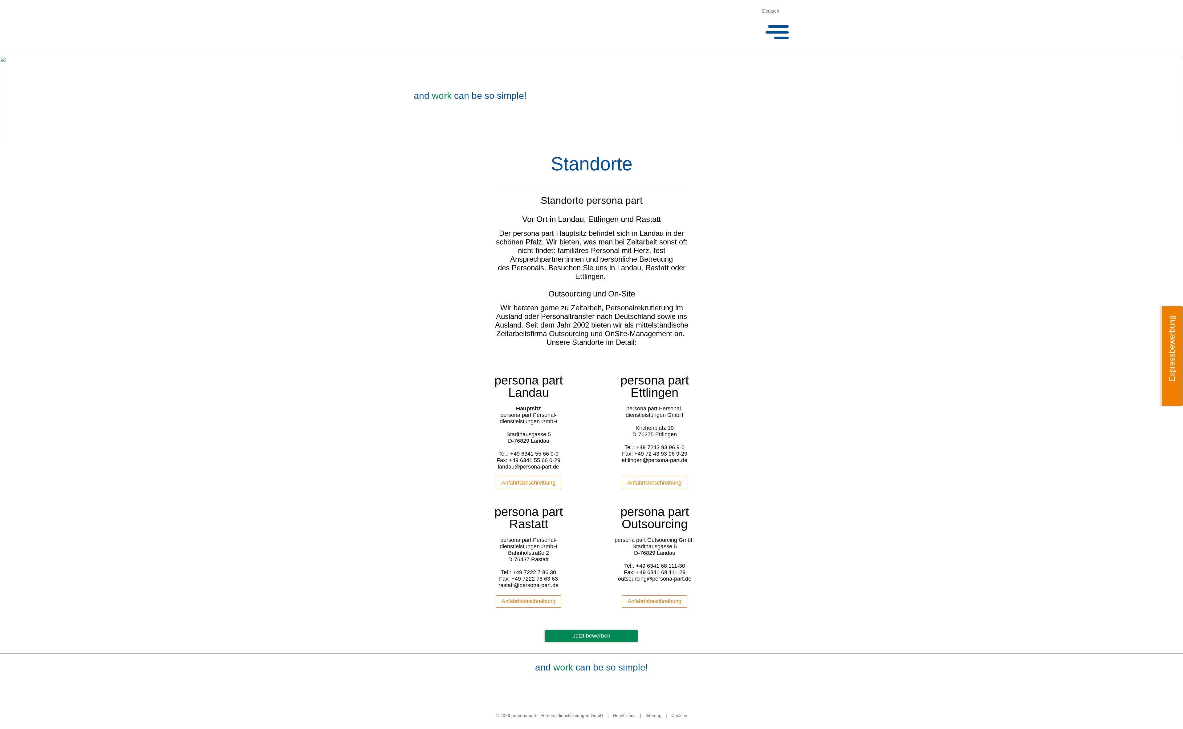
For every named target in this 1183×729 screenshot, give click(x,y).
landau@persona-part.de (528, 467)
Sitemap (653, 715)
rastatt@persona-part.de (528, 585)
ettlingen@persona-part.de (654, 460)
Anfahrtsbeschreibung (528, 483)
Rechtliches (624, 715)
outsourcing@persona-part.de (654, 579)
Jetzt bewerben (591, 636)
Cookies (679, 715)
